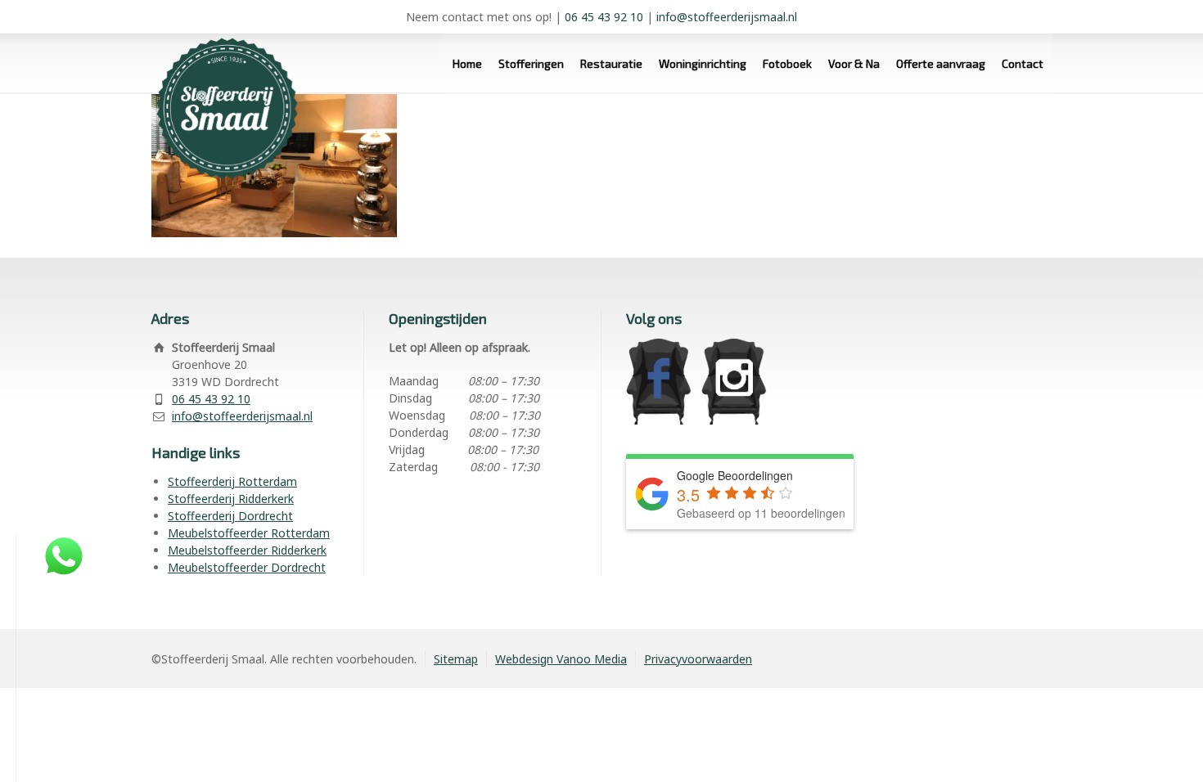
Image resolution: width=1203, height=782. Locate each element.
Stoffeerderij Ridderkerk (231, 498)
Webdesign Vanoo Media (561, 659)
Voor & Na (854, 63)
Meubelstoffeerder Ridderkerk (247, 550)
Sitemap (456, 659)
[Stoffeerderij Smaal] (221, 94)
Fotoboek (787, 63)
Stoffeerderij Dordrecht (230, 516)
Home (467, 63)
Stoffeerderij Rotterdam (232, 481)
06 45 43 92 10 (604, 17)
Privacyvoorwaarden (698, 659)
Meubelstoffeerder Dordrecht (247, 567)
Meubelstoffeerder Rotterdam (249, 533)
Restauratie (611, 63)
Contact (1022, 63)
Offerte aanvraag (940, 63)
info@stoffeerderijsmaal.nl (726, 17)
